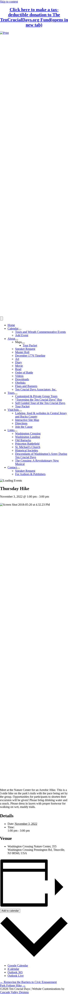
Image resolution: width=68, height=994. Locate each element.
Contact (12, 467)
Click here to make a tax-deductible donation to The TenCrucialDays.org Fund (34, 17)
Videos (19, 376)
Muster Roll (22, 352)
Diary (18, 362)
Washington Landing (27, 436)
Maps (18, 342)
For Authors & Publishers (30, 474)
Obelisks (20, 382)
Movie (19, 365)
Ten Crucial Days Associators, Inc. (35, 389)
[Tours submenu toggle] (15, 393)
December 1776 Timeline (30, 355)
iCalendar (13, 968)
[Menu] (1, 318)
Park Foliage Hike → (13, 985)
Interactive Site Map (27, 420)
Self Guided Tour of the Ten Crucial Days (40, 403)
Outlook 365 (15, 972)
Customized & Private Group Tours (36, 396)
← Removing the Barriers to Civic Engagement (28, 982)
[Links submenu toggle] (15, 431)
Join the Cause (23, 426)
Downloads (22, 379)
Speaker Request (25, 348)
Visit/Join (13, 409)
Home (11, 325)
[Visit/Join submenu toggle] (20, 410)
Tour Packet (30, 345)
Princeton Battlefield (27, 443)
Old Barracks (23, 440)
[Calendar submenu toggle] (19, 329)
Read (18, 369)
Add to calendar (10, 910)
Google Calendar (18, 965)
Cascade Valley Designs (14, 992)
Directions (21, 423)
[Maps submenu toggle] (23, 343)
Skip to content (9, 1)
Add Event (21, 335)
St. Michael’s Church (27, 447)
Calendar (13, 328)
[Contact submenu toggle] (18, 468)
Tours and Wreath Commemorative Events (40, 331)
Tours (11, 392)
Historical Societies (26, 450)
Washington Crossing (28, 433)
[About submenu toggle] (16, 339)
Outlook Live (16, 975)
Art (17, 359)
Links (11, 430)
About (11, 338)
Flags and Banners (26, 386)
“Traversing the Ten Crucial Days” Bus (38, 399)
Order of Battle (24, 372)
